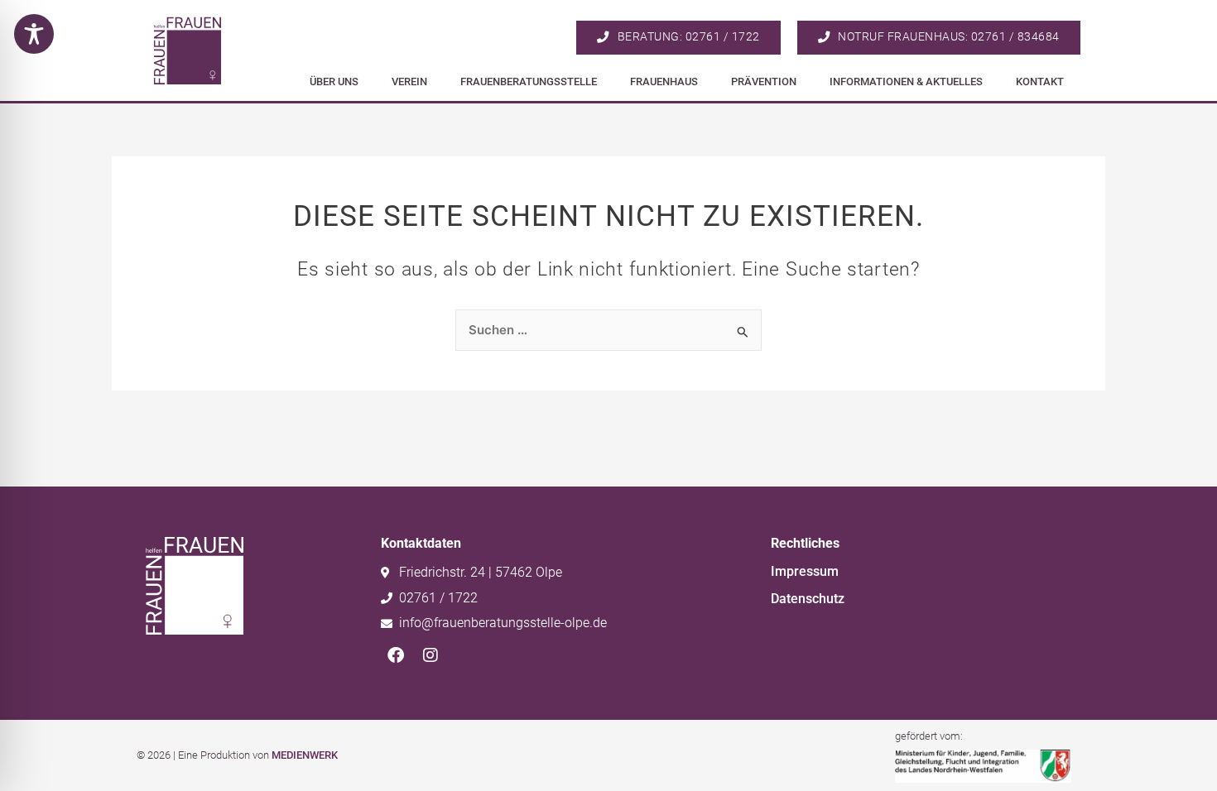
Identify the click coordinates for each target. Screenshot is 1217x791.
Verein (409, 81)
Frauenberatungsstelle (528, 81)
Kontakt (1040, 81)
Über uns (334, 81)
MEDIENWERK (305, 755)
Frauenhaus (664, 81)
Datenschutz (807, 598)
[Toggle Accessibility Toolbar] (33, 33)
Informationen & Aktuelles (906, 81)
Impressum (805, 571)
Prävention (763, 81)
